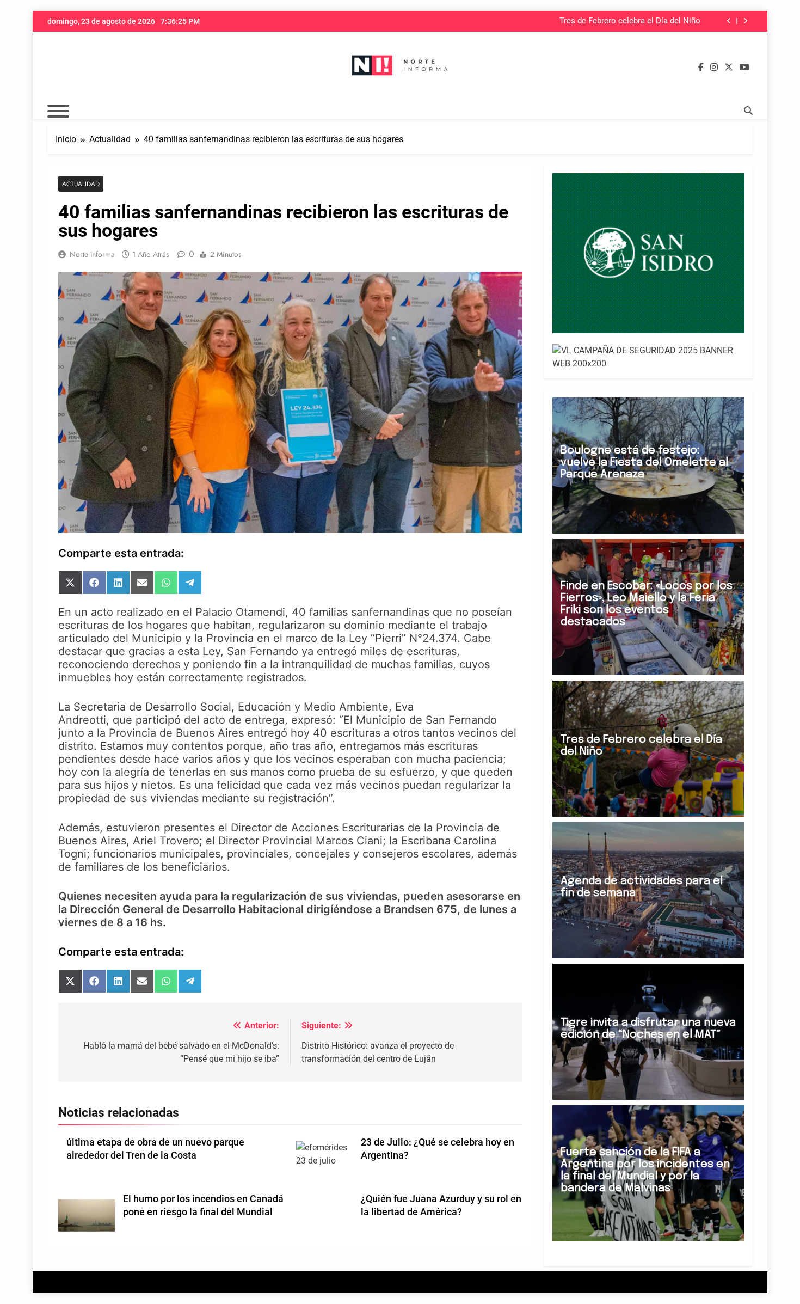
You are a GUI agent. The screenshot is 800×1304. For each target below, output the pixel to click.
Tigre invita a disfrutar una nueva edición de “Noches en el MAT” (648, 1028)
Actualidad (81, 183)
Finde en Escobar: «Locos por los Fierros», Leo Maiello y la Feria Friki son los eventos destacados (647, 604)
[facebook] (701, 67)
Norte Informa (92, 254)
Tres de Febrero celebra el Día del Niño (629, 21)
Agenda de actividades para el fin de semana (642, 887)
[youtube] (744, 67)
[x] (728, 67)
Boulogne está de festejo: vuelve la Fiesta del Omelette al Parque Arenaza (644, 462)
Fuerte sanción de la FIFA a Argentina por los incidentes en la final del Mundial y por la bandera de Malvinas (645, 1170)
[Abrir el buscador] (748, 110)
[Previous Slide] (729, 21)
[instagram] (714, 67)
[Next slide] (745, 21)
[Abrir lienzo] (58, 111)
